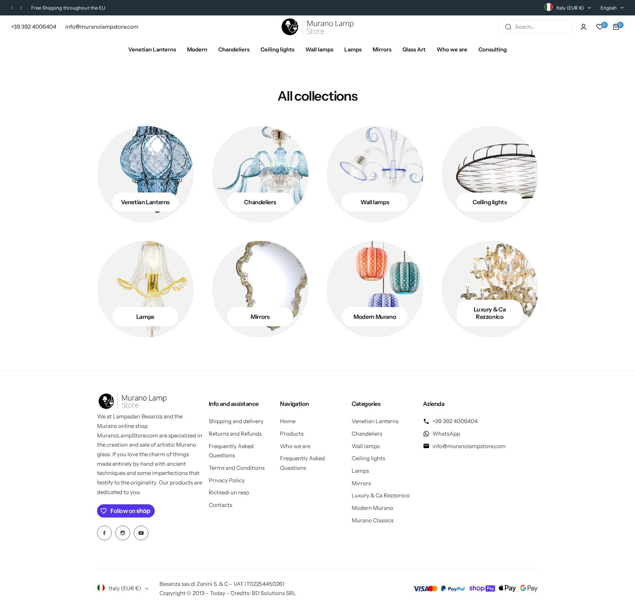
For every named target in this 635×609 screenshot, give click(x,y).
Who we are (295, 446)
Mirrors (361, 483)
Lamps (360, 470)
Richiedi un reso (229, 492)
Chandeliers (367, 433)
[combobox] (535, 26)
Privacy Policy (227, 480)
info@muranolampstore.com (469, 446)
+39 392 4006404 (455, 421)
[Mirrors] (260, 289)
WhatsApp (446, 433)
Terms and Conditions (237, 467)
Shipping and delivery (236, 421)
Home (287, 421)
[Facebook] (104, 533)
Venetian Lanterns (375, 421)
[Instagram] (122, 533)
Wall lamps (366, 446)
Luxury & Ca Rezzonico (381, 495)
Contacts (220, 504)
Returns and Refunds (235, 433)
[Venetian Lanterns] (145, 174)
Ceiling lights (368, 458)
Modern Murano (372, 507)
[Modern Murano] (375, 289)
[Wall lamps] (375, 174)
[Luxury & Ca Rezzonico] (490, 289)
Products (292, 433)
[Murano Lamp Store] (317, 26)
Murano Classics (373, 520)
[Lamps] (145, 289)
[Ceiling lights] (490, 174)
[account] (583, 27)
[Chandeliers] (260, 174)
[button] (12, 8)
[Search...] (508, 26)
